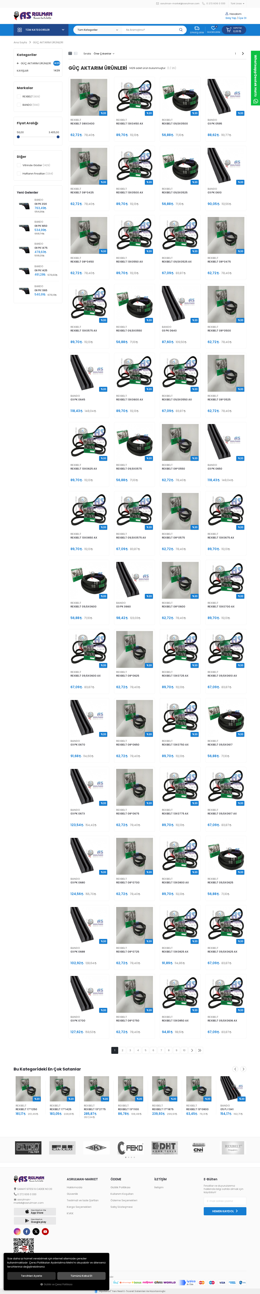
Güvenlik (72, 1194)
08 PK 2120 (41, 204)
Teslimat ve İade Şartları (83, 1200)
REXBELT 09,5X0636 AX (222, 1020)
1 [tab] (126, 1157)
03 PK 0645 (77, 399)
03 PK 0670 (77, 744)
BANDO (212, 120)
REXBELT (75, 120)
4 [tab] (134, 1157)
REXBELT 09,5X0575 (129, 468)
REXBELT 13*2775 (61, 1109)
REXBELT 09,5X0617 (220, 744)
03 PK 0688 (77, 951)
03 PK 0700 (77, 1020)
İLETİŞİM (160, 1179)
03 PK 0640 (169, 330)
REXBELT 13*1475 (231, 1109)
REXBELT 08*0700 (128, 882)
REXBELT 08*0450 (82, 261)
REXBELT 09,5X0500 (175, 123)
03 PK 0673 (77, 813)
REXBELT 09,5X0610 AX (222, 675)
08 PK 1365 (41, 290)
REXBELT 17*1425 (26, 1109)
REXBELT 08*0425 (82, 192)
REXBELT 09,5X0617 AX (222, 813)
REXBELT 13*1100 (94, 1109)
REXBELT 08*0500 (219, 330)
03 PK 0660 (123, 606)
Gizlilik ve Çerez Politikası (58, 1284)
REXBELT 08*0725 (127, 951)
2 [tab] (128, 1157)
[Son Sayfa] (199, 1050)
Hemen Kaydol (223, 1211)
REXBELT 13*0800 (163, 1109)
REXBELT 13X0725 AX (175, 675)
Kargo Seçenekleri (79, 1207)
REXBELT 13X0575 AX (83, 330)
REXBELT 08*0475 (219, 261)
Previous (235, 1069)
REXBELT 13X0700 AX (221, 606)
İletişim (159, 1187)
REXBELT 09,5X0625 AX (222, 951)
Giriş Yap (230, 18)
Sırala (87, 53)
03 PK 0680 (77, 882)
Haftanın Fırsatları (38, 173)
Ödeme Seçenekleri (123, 1200)
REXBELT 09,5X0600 (83, 606)
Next (243, 1069)
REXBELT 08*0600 (173, 606)
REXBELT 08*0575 (173, 537)
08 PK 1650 (41, 226)
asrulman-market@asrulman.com (179, 3)
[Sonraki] (242, 53)
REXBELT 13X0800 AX (175, 882)
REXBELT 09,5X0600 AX (85, 675)
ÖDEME (115, 1179)
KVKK (70, 1213)
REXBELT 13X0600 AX (129, 399)
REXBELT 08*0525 (219, 399)
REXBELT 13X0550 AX (129, 261)
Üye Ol (242, 18)
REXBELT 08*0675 (127, 813)
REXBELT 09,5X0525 (174, 192)
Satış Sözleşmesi (121, 1207)
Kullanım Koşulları (121, 1194)
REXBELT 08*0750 (127, 1020)
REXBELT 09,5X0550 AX (177, 399)
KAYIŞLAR (38, 70)
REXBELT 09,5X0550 (129, 330)
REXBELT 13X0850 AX (175, 1020)
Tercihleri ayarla (31, 1276)
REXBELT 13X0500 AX (129, 192)
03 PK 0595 (215, 123)
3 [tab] (131, 1157)
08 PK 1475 (41, 248)
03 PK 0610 (215, 192)
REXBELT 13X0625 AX (83, 468)
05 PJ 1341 (192, 1109)
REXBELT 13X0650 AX (83, 537)
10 (184, 1050)
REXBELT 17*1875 (128, 1109)
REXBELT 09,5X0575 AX (131, 537)
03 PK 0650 (215, 468)
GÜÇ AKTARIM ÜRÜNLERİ (39, 63)
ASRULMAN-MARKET (82, 1179)
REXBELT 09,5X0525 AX (177, 261)
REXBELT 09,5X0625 (220, 882)
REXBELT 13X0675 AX (221, 537)
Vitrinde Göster (36, 165)
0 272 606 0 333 (215, 3)
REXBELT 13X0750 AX (175, 744)
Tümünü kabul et (81, 1276)
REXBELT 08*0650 (127, 744)
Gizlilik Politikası (120, 1187)
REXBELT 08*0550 (173, 468)
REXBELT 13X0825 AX (175, 951)
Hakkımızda (74, 1187)
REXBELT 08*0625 (127, 675)
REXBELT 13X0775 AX (175, 813)
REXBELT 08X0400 (82, 123)
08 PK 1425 (41, 270)
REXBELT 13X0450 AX (129, 123)
